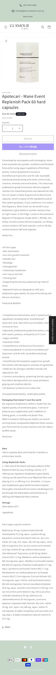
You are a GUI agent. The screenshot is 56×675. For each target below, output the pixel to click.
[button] (6, 27)
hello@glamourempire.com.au (29, 11)
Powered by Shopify (37, 670)
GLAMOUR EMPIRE (23, 670)
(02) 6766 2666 (30, 5)
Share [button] (7, 627)
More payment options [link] (28, 153)
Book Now (28, 16)
